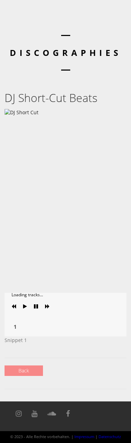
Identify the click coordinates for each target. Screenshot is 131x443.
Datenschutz (110, 436)
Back (24, 370)
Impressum (84, 436)
